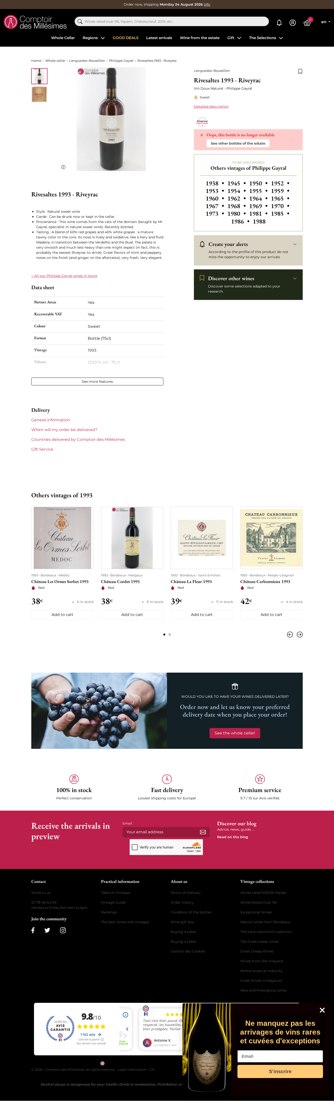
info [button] (207, 4)
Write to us (41, 892)
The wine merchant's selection (266, 932)
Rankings (109, 912)
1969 (259, 206)
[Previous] (291, 634)
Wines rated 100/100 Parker (263, 892)
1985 (280, 213)
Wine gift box (182, 922)
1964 (259, 198)
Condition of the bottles (191, 912)
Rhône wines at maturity (261, 971)
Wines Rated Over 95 (258, 902)
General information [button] (50, 420)
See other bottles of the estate (238, 143)
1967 (215, 206)
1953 (215, 191)
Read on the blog (232, 837)
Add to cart (62, 614)
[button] (74, 787)
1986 (241, 221)
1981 (259, 213)
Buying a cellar (183, 932)
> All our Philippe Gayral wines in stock (64, 276)
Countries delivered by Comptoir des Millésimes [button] (78, 439)
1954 (237, 191)
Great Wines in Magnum (261, 980)
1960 (215, 198)
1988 (259, 221)
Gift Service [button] (42, 449)
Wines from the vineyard (261, 961)
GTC (152, 1069)
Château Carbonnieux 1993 (265, 581)
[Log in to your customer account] (292, 23)
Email (127, 823)
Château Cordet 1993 (120, 581)
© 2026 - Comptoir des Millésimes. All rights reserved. (73, 1069)
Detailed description (211, 106)
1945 (237, 183)
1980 (237, 213)
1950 (259, 183)
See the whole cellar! (235, 733)
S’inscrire (280, 1071)
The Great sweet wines (259, 941)
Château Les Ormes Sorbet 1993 (60, 581)
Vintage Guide (113, 902)
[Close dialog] (322, 1010)
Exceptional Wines (256, 912)
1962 (237, 198)
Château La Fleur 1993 (191, 581)
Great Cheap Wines (256, 951)
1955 (259, 191)
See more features (97, 381)
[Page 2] (170, 634)
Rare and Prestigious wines (263, 990)
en (324, 22)
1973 (215, 213)
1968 (237, 206)
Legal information (132, 1069)
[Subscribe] (203, 832)
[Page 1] (164, 634)
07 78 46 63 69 (43, 902)
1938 (215, 183)
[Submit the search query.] (80, 21)
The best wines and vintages (125, 922)
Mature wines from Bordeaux (265, 922)
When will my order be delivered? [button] (64, 429)
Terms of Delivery (186, 892)
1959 (280, 191)
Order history (182, 902)
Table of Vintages (116, 892)
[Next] (299, 634)
